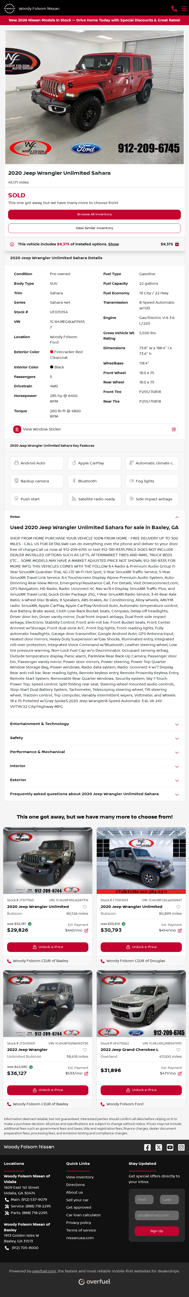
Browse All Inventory (94, 214)
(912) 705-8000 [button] (25, 1248)
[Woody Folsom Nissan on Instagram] (179, 1147)
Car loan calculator (83, 1215)
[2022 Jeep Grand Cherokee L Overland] (141, 1003)
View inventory (80, 1177)
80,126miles (77, 913)
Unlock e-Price (51, 947)
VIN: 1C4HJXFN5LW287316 (68, 900)
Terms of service (81, 1230)
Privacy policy (78, 1222)
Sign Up (156, 1231)
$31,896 (111, 1070)
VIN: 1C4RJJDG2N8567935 (162, 1043)
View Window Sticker (42, 429)
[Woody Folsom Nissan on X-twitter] (156, 1147)
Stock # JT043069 (21, 1043)
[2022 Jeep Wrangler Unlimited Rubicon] (47, 1003)
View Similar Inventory (94, 228)
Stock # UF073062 (115, 1043)
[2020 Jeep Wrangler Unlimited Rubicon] (47, 860)
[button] (174, 9)
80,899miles (170, 913)
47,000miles (170, 1056)
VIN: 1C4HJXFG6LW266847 (162, 900)
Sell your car (77, 1200)
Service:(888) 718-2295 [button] (31, 1206)
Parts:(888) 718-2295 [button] (29, 1213)
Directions (75, 1185)
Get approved (78, 1207)
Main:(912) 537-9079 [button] (29, 1199)
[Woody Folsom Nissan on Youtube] (168, 1147)
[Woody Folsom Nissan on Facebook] (145, 1147)
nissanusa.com (80, 1238)
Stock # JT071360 (20, 900)
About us (74, 1192)
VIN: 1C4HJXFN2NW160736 (68, 1043)
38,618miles (77, 1056)
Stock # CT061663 (114, 900)
